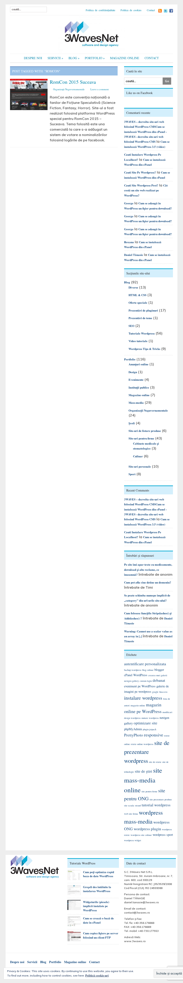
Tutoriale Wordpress (142, 333)
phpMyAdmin (133, 729)
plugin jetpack (149, 729)
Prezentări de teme (140, 318)
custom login (146, 680)
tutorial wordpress (156, 804)
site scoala (129, 805)
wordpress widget (132, 840)
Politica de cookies (131, 10)
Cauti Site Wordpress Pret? (141, 185)
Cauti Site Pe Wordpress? (140, 172)
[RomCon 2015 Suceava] (29, 94)
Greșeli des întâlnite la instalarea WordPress (97, 889)
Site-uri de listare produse (145, 431)
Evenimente (136, 379)
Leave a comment (99, 89)
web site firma (131, 813)
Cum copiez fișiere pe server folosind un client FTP (100, 935)
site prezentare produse (161, 799)
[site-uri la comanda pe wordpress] (91, 33)
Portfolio (95, 58)
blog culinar (148, 669)
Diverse (133, 287)
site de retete (155, 761)
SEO (131, 326)
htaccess (163, 691)
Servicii (55, 58)
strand (138, 805)
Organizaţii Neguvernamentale (69, 89)
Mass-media (136, 402)
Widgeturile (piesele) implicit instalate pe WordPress (96, 906)
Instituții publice (139, 387)
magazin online (138, 705)
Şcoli (132, 423)
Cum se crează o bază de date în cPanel (98, 920)
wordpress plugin (147, 828)
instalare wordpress (143, 697)
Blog (74, 58)
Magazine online (124, 58)
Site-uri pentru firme (141, 438)
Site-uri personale (140, 466)
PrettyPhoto (133, 735)
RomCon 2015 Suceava (73, 82)
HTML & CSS (137, 295)
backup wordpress (132, 669)
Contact (151, 10)
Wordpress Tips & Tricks (144, 349)
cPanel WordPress (135, 675)
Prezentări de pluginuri (143, 310)
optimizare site (145, 723)
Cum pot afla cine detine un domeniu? (147, 582)
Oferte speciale (138, 302)
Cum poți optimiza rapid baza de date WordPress (98, 874)
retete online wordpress (142, 744)
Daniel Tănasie (133, 255)
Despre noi (33, 58)
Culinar (138, 456)
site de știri (143, 771)
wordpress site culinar (141, 835)
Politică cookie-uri (97, 975)
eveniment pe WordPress (140, 686)
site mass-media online (143, 780)
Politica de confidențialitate (100, 10)
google (155, 691)
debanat (159, 680)
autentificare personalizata (145, 663)
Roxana (129, 242)
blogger (159, 669)
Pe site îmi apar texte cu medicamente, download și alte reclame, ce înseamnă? (148, 569)
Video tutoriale (138, 341)
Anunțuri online (138, 364)
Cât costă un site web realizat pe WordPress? (146, 190)
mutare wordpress (150, 717)
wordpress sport (163, 834)
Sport (132, 474)
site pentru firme (149, 791)
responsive (153, 735)
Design (133, 372)
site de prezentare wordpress (146, 752)
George (128, 203)
